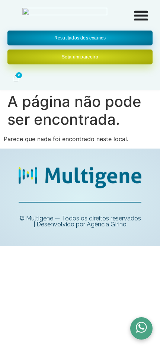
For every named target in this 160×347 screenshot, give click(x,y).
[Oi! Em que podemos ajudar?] (141, 328)
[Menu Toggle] (141, 15)
